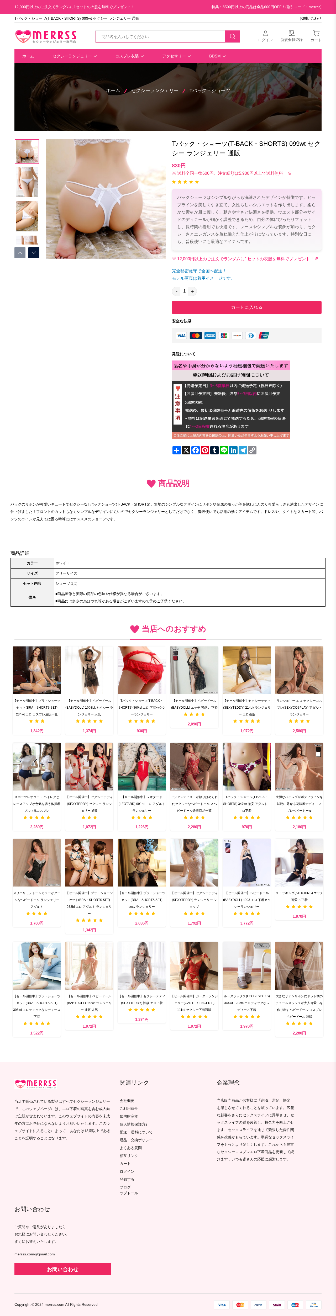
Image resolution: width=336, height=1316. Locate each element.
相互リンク (129, 1156)
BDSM (215, 56)
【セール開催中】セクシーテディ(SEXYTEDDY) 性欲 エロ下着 (141, 999)
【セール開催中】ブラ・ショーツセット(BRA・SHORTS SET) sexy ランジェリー (141, 900)
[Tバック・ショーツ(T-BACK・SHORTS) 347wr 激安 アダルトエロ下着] (247, 766)
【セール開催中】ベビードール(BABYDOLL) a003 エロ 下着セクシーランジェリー (247, 900)
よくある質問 (131, 1148)
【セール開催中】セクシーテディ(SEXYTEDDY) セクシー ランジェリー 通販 (89, 804)
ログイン (127, 1172)
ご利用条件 (129, 1109)
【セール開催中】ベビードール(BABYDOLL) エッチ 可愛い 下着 (194, 704)
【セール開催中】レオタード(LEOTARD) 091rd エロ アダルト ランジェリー (142, 804)
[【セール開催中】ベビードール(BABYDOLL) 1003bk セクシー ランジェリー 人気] (89, 670)
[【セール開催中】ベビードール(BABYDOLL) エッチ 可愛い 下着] (194, 670)
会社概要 (127, 1101)
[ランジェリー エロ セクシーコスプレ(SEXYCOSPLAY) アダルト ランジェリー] (299, 670)
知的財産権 (129, 1116)
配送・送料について (136, 1132)
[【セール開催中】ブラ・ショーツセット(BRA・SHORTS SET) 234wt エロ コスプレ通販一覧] (37, 670)
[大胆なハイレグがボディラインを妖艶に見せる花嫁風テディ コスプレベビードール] (299, 766)
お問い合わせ (311, 18)
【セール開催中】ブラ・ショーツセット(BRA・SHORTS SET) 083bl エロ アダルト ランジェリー (89, 903)
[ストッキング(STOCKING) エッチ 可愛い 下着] (299, 863)
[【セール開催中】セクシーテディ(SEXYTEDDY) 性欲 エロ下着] (142, 966)
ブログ (125, 1187)
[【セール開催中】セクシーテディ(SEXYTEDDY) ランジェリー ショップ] (194, 863)
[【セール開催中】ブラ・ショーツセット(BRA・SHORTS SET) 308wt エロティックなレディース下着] (37, 966)
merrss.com (54, 1305)
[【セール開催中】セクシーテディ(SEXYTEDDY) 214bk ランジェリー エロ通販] (247, 670)
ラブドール (129, 1193)
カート (125, 1164)
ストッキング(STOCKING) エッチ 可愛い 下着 (299, 896)
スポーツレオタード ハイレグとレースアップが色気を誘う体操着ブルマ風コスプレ (36, 804)
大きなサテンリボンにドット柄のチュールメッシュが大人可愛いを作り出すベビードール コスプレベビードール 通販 (299, 1006)
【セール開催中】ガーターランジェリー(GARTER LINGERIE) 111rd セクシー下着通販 (194, 1003)
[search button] (232, 36)
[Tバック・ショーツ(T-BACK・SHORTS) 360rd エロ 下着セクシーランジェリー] (142, 670)
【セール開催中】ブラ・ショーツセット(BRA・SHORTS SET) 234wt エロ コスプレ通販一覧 (36, 707)
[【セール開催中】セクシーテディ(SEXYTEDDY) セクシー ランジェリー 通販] (89, 766)
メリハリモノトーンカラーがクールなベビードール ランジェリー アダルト (36, 900)
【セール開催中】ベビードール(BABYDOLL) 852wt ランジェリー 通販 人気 (89, 1003)
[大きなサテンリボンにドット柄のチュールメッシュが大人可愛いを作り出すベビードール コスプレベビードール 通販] (299, 966)
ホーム (28, 56)
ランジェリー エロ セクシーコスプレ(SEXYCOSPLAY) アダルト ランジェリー (299, 707)
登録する (127, 1179)
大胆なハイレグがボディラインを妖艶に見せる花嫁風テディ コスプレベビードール (299, 804)
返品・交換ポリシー (136, 1140)
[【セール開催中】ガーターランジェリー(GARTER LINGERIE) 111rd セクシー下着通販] (194, 966)
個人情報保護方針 (134, 1124)
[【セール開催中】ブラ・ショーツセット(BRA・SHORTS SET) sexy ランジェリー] (142, 863)
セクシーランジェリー (72, 56)
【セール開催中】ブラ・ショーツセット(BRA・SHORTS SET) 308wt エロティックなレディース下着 (36, 1006)
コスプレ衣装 (127, 56)
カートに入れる (246, 307)
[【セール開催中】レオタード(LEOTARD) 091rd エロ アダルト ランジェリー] (142, 766)
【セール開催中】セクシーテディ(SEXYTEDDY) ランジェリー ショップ (194, 900)
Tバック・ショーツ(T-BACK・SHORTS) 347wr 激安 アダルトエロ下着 (247, 804)
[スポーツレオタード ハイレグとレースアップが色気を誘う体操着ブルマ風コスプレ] (37, 766)
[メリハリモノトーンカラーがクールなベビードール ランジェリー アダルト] (37, 863)
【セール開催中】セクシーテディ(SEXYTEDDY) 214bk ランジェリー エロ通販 (247, 707)
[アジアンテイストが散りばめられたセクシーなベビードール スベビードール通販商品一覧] (194, 766)
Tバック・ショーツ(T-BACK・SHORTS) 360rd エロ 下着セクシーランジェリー (141, 707)
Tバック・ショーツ (210, 90)
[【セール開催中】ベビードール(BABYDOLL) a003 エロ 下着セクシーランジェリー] (247, 863)
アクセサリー (174, 56)
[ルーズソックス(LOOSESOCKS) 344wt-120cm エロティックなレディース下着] (247, 966)
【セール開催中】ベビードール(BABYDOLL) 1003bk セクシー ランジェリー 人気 (89, 707)
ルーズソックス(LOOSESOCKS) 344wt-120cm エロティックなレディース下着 (247, 1003)
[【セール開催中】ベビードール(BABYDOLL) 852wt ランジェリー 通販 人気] (89, 966)
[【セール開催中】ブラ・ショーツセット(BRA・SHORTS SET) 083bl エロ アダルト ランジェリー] (89, 863)
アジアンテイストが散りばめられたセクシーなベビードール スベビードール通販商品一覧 (194, 804)
